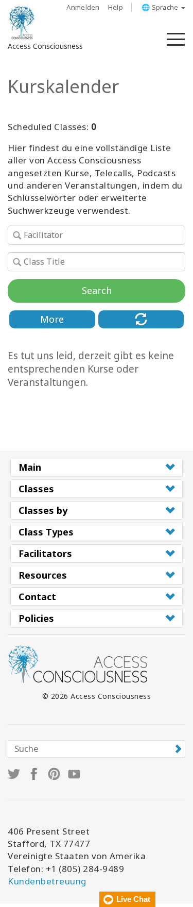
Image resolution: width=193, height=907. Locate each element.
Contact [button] (37, 596)
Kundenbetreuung (47, 881)
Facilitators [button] (45, 553)
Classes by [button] (43, 510)
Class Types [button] (46, 532)
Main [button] (30, 467)
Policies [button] (36, 618)
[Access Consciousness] (22, 23)
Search (97, 290)
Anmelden (82, 7)
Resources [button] (43, 575)
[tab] (96, 467)
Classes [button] (36, 489)
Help (115, 7)
